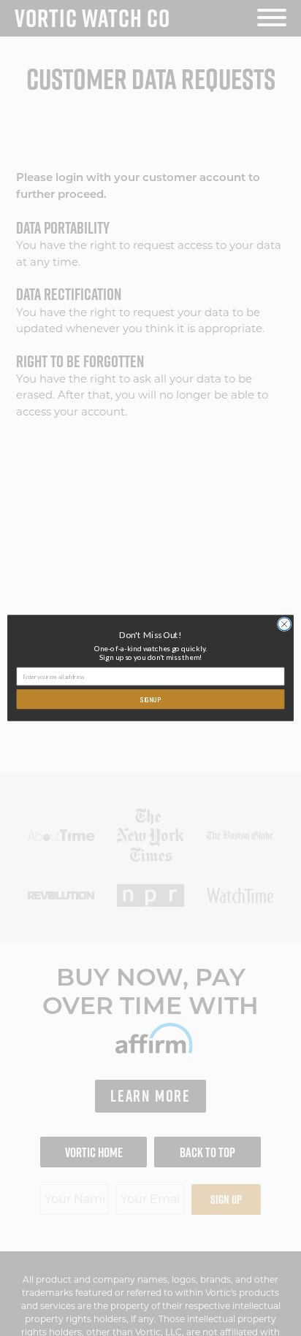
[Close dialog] (284, 624)
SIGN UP (150, 699)
